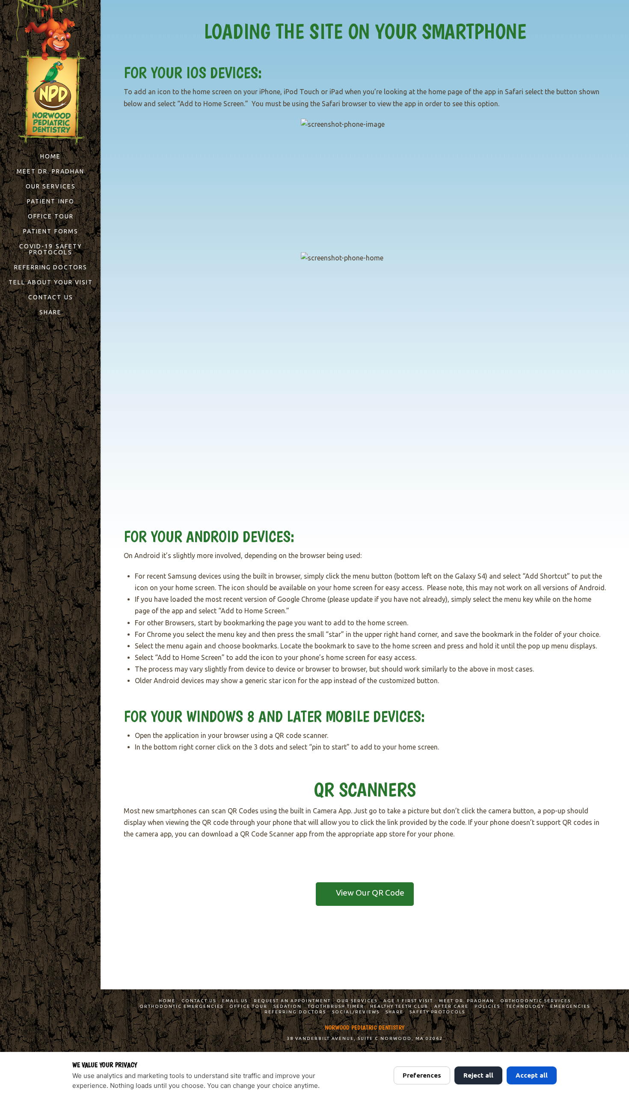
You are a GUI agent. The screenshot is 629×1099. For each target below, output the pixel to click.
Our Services (357, 1000)
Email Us (235, 1000)
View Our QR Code (370, 892)
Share (395, 1011)
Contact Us (198, 1000)
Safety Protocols (437, 1011)
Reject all (478, 1075)
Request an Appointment (292, 1000)
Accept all (532, 1075)
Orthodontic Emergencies (181, 1006)
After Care (451, 1006)
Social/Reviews (356, 1011)
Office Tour (248, 1006)
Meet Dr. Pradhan (466, 1000)
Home (167, 1000)
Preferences (422, 1075)
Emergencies (570, 1006)
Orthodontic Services (535, 1000)
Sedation (287, 1006)
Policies (487, 1006)
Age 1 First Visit (408, 1000)
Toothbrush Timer (336, 1006)
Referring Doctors (295, 1011)
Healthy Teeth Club (399, 1006)
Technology (525, 1006)
